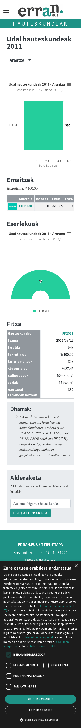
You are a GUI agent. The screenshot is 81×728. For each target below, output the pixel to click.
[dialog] (40, 644)
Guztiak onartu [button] (40, 699)
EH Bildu (25, 206)
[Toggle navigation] (6, 10)
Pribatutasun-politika (44, 646)
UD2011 (67, 333)
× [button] (76, 566)
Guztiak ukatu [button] (40, 710)
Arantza (19, 60)
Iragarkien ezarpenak (39, 637)
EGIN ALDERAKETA (30, 513)
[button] (40, 720)
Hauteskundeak (40, 23)
